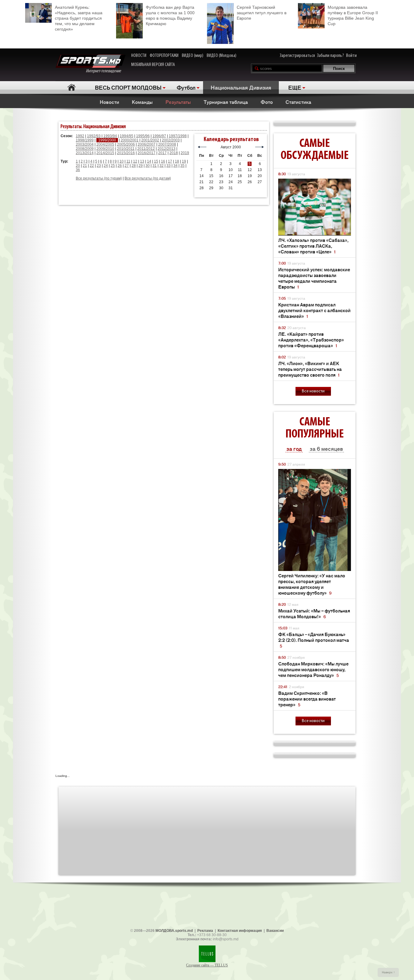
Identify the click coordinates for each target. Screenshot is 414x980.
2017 (162, 153)
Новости (109, 101)
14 (149, 161)
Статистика (298, 101)
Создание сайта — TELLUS (207, 965)
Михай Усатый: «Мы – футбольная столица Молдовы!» (314, 613)
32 (161, 165)
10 (121, 161)
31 (154, 165)
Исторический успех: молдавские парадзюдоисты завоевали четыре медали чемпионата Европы (314, 277)
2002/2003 (171, 140)
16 (163, 161)
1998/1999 (85, 140)
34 (175, 165)
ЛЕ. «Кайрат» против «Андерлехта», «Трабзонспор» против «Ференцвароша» (311, 339)
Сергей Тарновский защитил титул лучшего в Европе (261, 13)
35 (182, 165)
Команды (142, 101)
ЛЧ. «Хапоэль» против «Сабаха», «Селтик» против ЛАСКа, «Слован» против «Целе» (313, 245)
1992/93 (94, 136)
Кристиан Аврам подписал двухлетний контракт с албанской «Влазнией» (314, 310)
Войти (351, 55)
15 (156, 161)
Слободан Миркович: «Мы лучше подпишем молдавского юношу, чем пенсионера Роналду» (313, 669)
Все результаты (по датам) (148, 178)
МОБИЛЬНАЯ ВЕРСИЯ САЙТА (153, 64)
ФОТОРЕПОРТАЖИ (164, 55)
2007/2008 (167, 144)
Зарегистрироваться (297, 55)
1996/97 (159, 136)
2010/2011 (126, 149)
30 (147, 165)
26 (120, 165)
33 (168, 165)
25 (113, 165)
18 (177, 161)
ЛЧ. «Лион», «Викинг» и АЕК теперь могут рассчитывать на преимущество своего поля (310, 369)
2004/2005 (105, 144)
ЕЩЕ (294, 87)
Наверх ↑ (388, 972)
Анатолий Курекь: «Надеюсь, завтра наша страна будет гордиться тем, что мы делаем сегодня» (78, 18)
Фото (267, 101)
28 (134, 165)
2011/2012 (146, 149)
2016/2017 (146, 153)
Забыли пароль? (330, 55)
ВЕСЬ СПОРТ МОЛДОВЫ (128, 87)
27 (127, 165)
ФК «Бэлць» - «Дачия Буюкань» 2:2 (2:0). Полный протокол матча (313, 639)
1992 (80, 136)
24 (106, 165)
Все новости (313, 391)
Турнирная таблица (226, 101)
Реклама (205, 931)
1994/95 (126, 136)
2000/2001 (130, 140)
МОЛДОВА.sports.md (174, 931)
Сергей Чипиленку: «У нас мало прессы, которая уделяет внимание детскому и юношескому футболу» (311, 584)
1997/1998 (178, 136)
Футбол (186, 87)
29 (141, 165)
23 (99, 165)
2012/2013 (166, 149)
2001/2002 (150, 140)
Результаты (178, 101)
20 (78, 165)
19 (184, 161)
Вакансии (275, 931)
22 (92, 165)
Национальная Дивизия (241, 87)
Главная (71, 87)
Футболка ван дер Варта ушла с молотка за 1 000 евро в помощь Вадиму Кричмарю (170, 15)
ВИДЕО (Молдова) (221, 55)
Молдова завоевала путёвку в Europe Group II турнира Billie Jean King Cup (353, 15)
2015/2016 (126, 153)
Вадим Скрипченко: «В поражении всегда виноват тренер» (307, 698)
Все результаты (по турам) (99, 178)
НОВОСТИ (138, 55)
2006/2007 (146, 144)
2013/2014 (85, 153)
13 (142, 161)
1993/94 (110, 136)
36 (78, 170)
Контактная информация (240, 931)
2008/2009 (85, 149)
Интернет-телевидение (105, 71)
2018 (173, 153)
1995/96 (143, 136)
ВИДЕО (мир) (192, 55)
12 (135, 161)
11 (128, 161)
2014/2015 (105, 153)
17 (170, 161)
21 (85, 165)
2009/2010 (105, 149)
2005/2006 (126, 144)
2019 (185, 153)
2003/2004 (85, 144)
